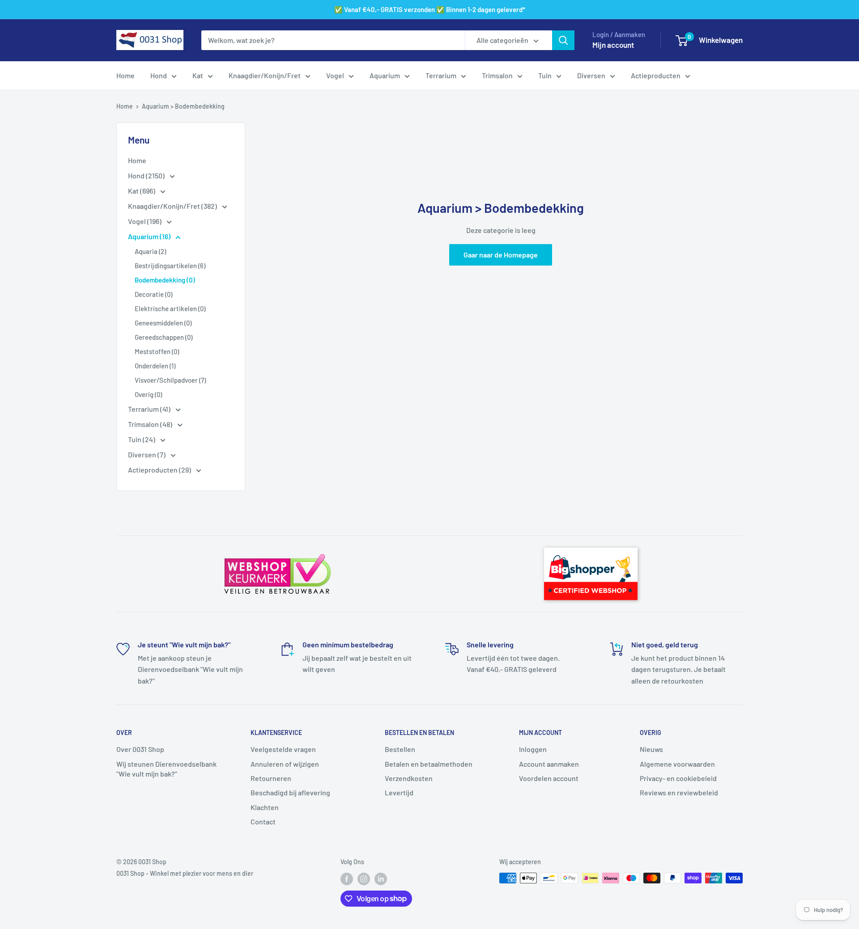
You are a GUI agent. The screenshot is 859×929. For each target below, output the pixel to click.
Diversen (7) (147, 454)
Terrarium (440, 75)
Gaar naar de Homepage (501, 254)
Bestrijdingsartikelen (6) (170, 266)
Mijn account (613, 44)
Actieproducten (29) (160, 469)
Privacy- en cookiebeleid (678, 778)
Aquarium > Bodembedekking (183, 106)
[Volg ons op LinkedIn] (380, 879)
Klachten (265, 807)
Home (125, 75)
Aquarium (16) (150, 236)
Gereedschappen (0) (163, 337)
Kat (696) (142, 190)
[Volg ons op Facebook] (346, 879)
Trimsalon (497, 75)
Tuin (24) (142, 439)
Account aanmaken (549, 764)
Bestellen (400, 749)
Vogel (335, 75)
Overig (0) (148, 394)
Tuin (545, 75)
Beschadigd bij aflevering (290, 792)
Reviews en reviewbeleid (679, 792)
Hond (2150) (147, 175)
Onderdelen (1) (155, 366)
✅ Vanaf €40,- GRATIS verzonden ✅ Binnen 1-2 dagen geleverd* (429, 9)
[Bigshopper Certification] (590, 544)
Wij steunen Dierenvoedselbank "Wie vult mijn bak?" (166, 769)
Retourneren (271, 778)
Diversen (591, 75)
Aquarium (385, 75)
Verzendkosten (409, 778)
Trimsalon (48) (151, 424)
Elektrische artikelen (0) (170, 308)
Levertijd (399, 792)
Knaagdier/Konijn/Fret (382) (173, 206)
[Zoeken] (563, 40)
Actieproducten (655, 75)
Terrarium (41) (150, 409)
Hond (158, 75)
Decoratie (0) (153, 294)
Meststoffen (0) (157, 351)
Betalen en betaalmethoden (428, 764)
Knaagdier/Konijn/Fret (265, 75)
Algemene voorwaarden (677, 764)
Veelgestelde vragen (283, 749)
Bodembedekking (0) (165, 280)
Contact (263, 821)
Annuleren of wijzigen (285, 764)
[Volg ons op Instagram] (363, 879)
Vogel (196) (145, 221)
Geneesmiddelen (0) (163, 323)
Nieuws (651, 749)
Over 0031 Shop (140, 749)
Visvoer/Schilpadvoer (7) (170, 380)
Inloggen (533, 749)
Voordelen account (548, 778)
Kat (197, 75)
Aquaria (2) (150, 251)
